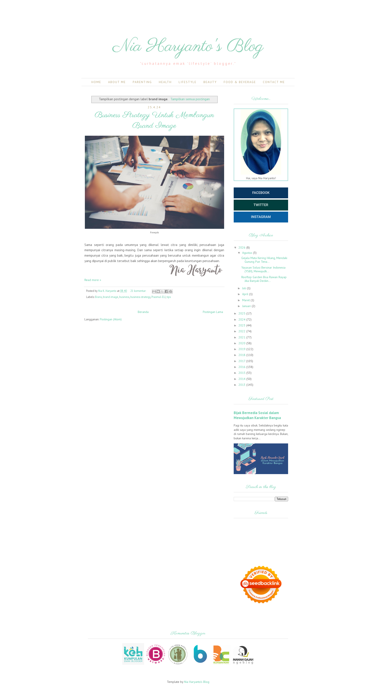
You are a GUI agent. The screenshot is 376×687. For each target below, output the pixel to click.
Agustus (247, 253)
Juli (244, 288)
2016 (242, 367)
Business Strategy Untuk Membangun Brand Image (154, 120)
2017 (242, 361)
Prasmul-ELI (158, 297)
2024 (242, 319)
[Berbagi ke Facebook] (166, 291)
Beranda (143, 312)
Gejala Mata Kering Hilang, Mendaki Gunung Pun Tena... (264, 260)
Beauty (210, 82)
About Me (117, 82)
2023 (242, 325)
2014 (242, 379)
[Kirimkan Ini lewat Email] (154, 291)
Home (96, 82)
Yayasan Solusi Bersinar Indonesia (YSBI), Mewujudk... (263, 269)
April (245, 294)
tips (169, 297)
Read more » (92, 280)
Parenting (142, 82)
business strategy (140, 297)
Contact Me (274, 82)
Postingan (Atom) (111, 319)
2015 (242, 373)
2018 (242, 355)
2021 (242, 337)
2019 (242, 349)
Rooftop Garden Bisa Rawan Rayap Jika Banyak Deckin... (264, 279)
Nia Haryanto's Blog (188, 47)
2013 (242, 385)
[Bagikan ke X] (162, 291)
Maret (246, 300)
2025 (242, 313)
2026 (242, 247)
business (124, 297)
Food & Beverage (240, 82)
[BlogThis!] (158, 291)
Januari (247, 306)
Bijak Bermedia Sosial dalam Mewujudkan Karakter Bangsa (257, 415)
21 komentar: (138, 291)
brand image (110, 297)
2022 (242, 331)
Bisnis (98, 297)
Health (165, 82)
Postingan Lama (213, 312)
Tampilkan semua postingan (190, 99)
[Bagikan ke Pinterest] (170, 291)
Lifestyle (187, 82)
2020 (242, 343)
